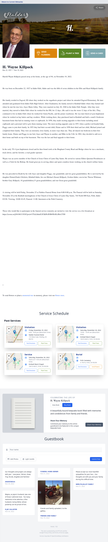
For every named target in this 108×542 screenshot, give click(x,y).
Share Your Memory (94, 425)
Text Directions (30, 343)
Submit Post (96, 459)
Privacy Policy (48, 533)
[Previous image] (40, 492)
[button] (14, 332)
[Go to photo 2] (54, 503)
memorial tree (28, 295)
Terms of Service (60, 533)
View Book (55, 405)
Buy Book (67, 405)
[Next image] (68, 492)
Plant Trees (44, 343)
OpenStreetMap (56, 536)
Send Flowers (96, 367)
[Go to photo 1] (53, 503)
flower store (59, 295)
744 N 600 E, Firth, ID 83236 (90, 339)
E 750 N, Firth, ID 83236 (88, 363)
